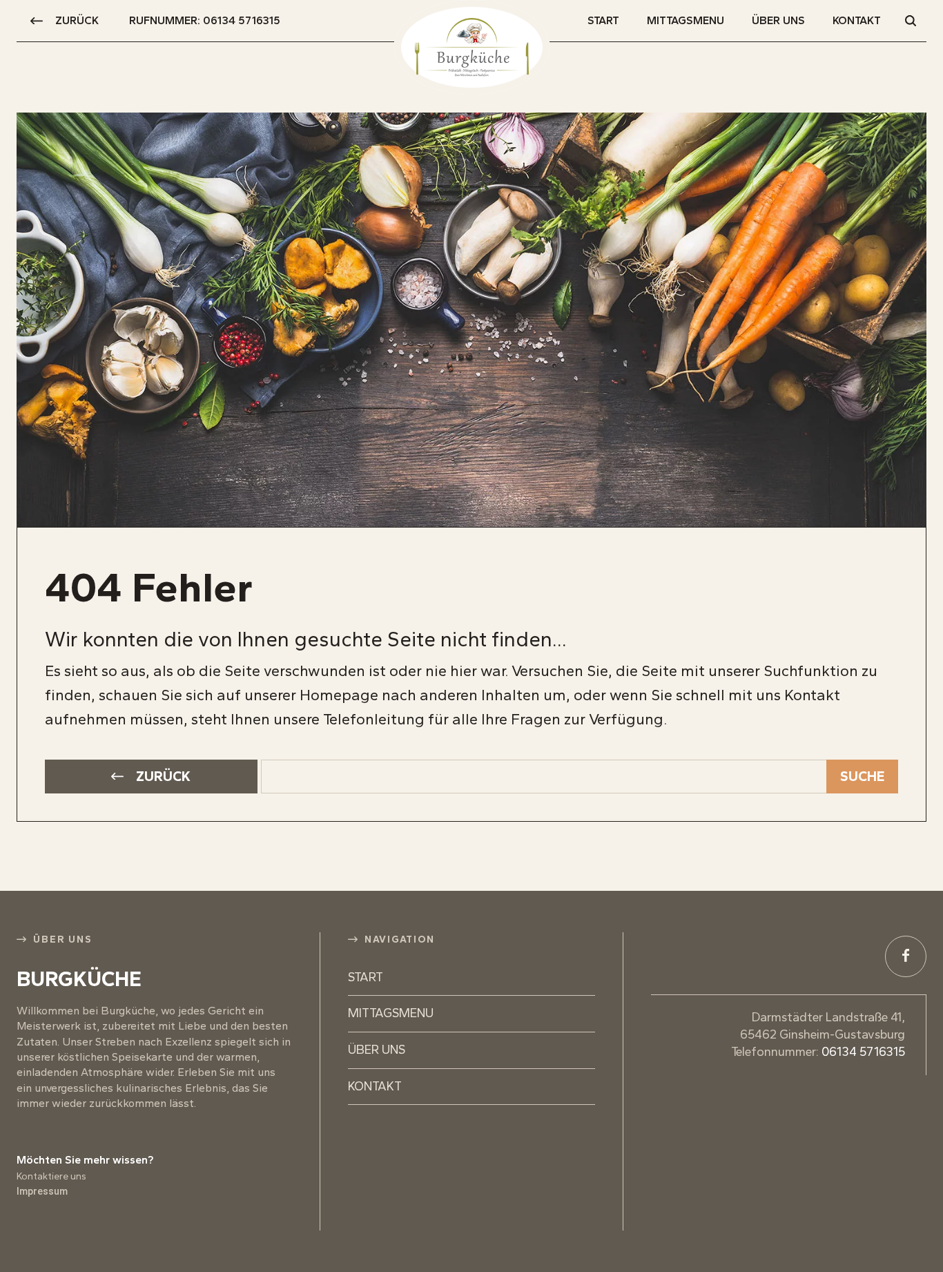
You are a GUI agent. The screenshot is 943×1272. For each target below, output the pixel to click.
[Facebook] (905, 956)
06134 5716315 (863, 1051)
